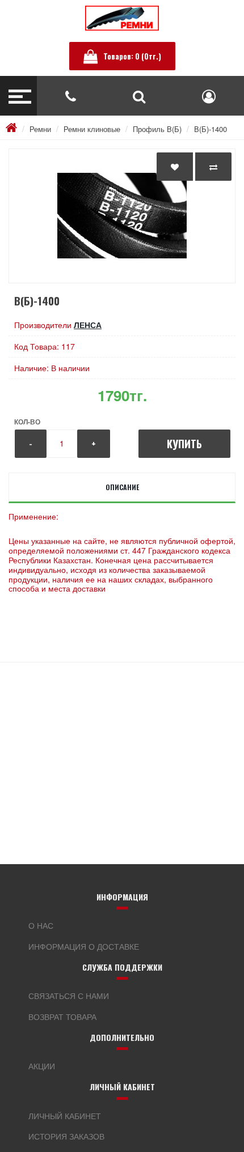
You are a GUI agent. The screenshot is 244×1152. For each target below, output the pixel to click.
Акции (41, 1066)
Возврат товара (62, 1016)
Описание (122, 487)
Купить (184, 443)
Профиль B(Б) (157, 129)
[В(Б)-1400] (122, 215)
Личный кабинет (64, 1115)
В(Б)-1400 (210, 129)
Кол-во (27, 422)
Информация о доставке (83, 946)
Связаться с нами (68, 995)
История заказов (66, 1136)
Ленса (88, 324)
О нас (40, 925)
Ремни (40, 129)
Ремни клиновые (92, 129)
